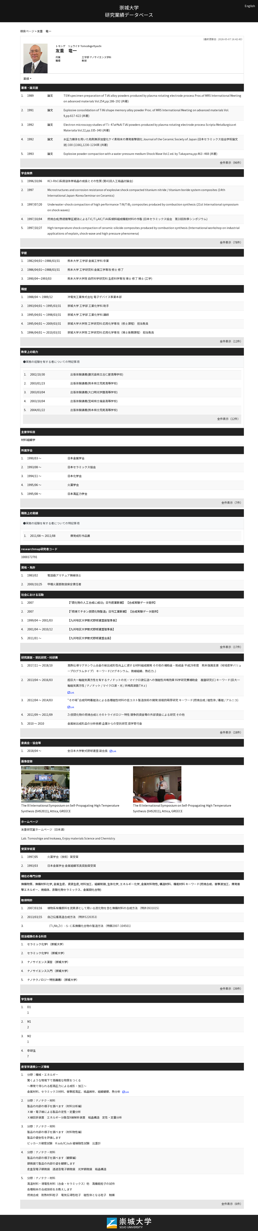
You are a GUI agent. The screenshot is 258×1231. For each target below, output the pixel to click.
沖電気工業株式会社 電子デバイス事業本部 (95, 297)
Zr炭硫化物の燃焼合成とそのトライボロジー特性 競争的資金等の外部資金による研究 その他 (126, 715)
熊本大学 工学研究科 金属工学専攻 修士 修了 (96, 270)
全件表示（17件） (231, 647)
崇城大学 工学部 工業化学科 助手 (88, 306)
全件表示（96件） (231, 163)
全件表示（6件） (232, 1204)
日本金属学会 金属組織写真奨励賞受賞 (71, 866)
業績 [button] (26, 79)
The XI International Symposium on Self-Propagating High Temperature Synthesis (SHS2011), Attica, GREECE (70, 808)
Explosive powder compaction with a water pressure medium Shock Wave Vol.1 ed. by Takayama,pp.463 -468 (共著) (140, 154)
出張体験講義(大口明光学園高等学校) (94, 392)
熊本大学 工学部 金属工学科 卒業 (88, 261)
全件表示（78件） (231, 242)
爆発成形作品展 (80, 536)
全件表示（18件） (231, 732)
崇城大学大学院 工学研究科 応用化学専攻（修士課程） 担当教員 (108, 323)
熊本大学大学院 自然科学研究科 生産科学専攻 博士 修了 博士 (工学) (110, 278)
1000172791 (29, 557)
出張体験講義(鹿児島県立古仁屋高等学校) (96, 374)
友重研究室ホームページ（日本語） (43, 829)
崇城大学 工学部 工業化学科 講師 (88, 315)
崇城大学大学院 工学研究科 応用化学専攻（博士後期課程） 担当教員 (111, 332)
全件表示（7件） (232, 503)
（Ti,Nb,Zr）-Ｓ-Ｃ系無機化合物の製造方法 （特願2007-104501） (90, 926)
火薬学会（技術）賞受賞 (62, 857)
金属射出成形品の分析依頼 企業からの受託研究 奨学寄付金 (105, 723)
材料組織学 (28, 440)
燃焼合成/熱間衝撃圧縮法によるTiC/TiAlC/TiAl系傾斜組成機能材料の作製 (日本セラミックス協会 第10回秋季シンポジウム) (127, 219)
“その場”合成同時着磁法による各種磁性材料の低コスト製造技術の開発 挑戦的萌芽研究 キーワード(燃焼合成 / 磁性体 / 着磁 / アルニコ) (153, 700)
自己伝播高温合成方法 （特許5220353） (73, 917)
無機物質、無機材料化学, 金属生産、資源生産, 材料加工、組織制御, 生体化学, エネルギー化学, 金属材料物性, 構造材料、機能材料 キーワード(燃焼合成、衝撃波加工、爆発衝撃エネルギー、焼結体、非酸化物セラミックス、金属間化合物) (130, 887)
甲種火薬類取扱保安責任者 (64, 584)
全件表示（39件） (231, 988)
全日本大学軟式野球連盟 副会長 (88, 751)
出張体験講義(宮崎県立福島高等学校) (94, 401)
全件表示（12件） (231, 341)
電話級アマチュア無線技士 (64, 575)
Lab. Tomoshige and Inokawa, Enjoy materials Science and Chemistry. (68, 838)
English (250, 6)
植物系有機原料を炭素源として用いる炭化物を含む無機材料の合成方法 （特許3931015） (104, 908)
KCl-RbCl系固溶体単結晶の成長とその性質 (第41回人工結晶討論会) (90, 181)
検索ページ (27, 31)
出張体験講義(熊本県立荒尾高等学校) (94, 383)
